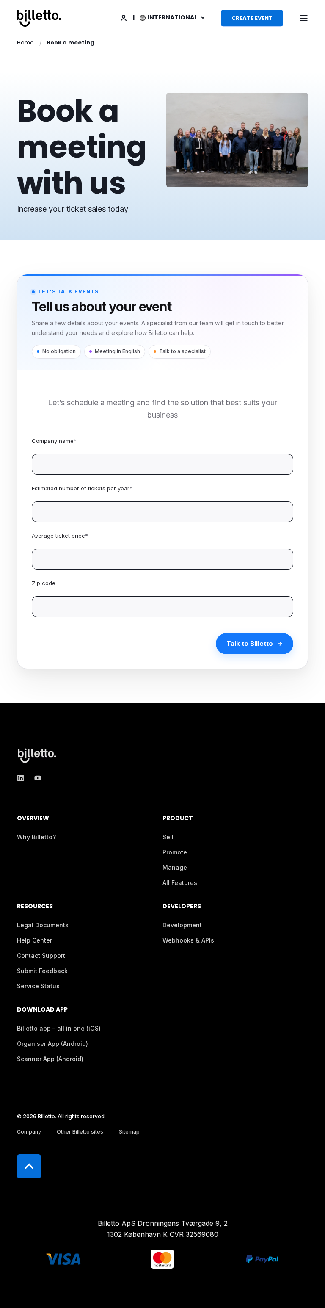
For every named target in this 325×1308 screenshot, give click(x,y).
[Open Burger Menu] (303, 18)
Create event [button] (252, 18)
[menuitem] (36, 837)
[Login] (124, 17)
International (173, 17)
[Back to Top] (29, 1166)
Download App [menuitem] (42, 1010)
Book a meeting (70, 43)
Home (25, 43)
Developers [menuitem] (181, 906)
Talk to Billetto (249, 643)
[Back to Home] (39, 18)
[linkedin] (23, 778)
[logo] (38, 755)
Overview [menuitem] (33, 818)
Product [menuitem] (177, 818)
